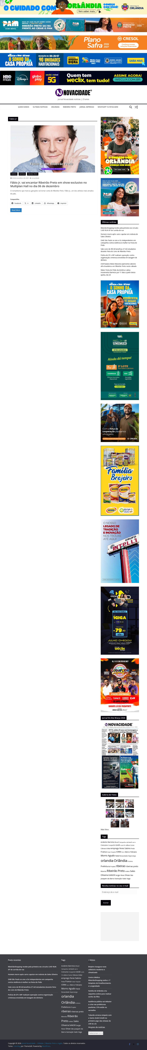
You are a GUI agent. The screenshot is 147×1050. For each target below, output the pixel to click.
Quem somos (23, 107)
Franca (104, 852)
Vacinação (118, 878)
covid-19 (122, 845)
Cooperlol (111, 845)
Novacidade (124, 856)
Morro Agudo (108, 855)
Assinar (106, 903)
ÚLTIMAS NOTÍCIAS (40, 107)
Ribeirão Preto (69, 107)
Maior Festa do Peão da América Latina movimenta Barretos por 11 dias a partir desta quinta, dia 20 (118, 272)
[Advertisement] (120, 926)
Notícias (22, 174)
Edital (108, 848)
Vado (124, 878)
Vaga (128, 878)
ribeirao (120, 866)
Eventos (14, 174)
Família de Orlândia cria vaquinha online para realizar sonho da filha (99, 994)
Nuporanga (132, 856)
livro (123, 852)
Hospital (113, 852)
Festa (133, 849)
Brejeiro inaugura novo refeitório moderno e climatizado (97, 970)
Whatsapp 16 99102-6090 (108, 107)
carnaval (129, 842)
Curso (132, 845)
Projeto (112, 866)
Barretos (111, 842)
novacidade (35, 178)
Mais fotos (105, 829)
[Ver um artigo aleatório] (136, 107)
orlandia (107, 860)
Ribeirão (103, 871)
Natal (117, 856)
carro (134, 842)
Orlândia (55, 107)
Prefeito (130, 861)
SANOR (112, 875)
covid (117, 845)
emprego (115, 848)
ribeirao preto (132, 866)
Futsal (108, 852)
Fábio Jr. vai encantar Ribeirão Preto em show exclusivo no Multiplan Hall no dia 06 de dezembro (48, 184)
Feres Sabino (125, 848)
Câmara (103, 848)
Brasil (117, 842)
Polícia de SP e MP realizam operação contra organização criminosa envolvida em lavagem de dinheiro (119, 257)
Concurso (104, 845)
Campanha (122, 842)
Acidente (104, 842)
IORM (118, 852)
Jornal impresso (87, 107)
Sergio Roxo (119, 875)
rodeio (127, 871)
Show (127, 875)
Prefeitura (105, 866)
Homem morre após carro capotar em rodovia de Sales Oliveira (33, 974)
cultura (128, 845)
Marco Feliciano (131, 852)
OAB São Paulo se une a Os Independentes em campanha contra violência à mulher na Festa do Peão (119, 242)
